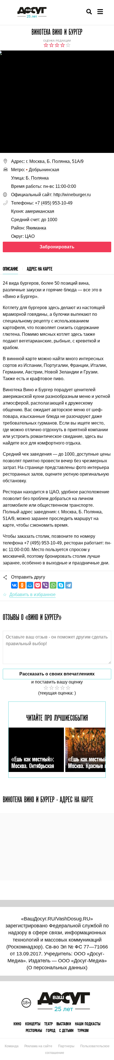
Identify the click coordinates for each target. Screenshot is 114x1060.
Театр (48, 1023)
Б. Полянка (37, 178)
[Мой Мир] (30, 585)
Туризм (83, 1030)
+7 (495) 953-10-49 (53, 203)
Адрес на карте (39, 268)
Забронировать (57, 246)
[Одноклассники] (22, 585)
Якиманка (36, 228)
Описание (10, 268)
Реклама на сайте (38, 1046)
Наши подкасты (87, 1023)
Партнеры (66, 1046)
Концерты (32, 1023)
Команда (12, 1046)
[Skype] (61, 585)
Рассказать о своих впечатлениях (57, 674)
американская (39, 211)
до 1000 (49, 219)
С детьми (66, 1030)
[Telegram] (68, 585)
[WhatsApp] (53, 585)
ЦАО (30, 236)
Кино (17, 1023)
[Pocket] (37, 585)
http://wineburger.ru (72, 194)
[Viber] (45, 585)
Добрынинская (42, 169)
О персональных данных (57, 967)
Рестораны (34, 1030)
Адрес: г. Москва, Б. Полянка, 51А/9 (47, 161)
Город (50, 1030)
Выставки (63, 1023)
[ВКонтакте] (14, 585)
